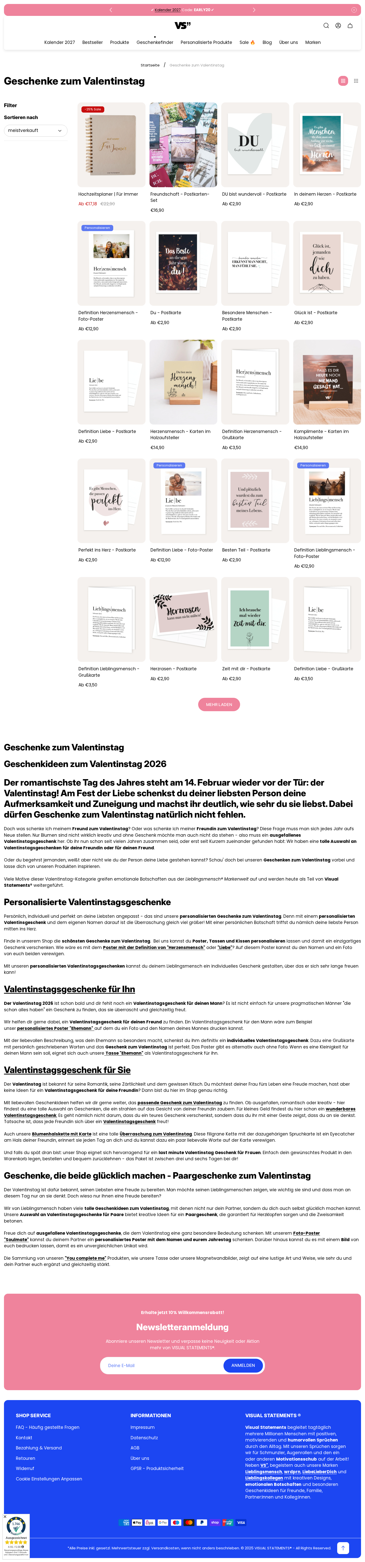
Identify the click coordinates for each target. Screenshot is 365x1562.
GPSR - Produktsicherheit (157, 1468)
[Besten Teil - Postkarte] (255, 501)
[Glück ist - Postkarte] (327, 263)
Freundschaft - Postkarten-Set (180, 197)
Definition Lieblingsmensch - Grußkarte (109, 672)
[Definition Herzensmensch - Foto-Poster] (111, 263)
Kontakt (24, 1438)
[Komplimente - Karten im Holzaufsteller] (327, 382)
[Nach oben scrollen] (343, 1548)
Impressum (143, 1427)
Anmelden (243, 1365)
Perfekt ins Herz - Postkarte (107, 550)
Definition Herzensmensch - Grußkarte (252, 435)
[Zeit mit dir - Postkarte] (255, 619)
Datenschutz (144, 1438)
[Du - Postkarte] (183, 263)
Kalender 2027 (168, 9)
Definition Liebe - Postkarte (107, 431)
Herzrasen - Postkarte (173, 669)
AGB (135, 1448)
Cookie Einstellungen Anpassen (49, 1479)
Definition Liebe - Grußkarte (323, 669)
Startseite (150, 65)
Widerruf (25, 1468)
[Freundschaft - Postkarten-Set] (183, 144)
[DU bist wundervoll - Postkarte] (255, 144)
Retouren (25, 1458)
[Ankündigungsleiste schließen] (354, 10)
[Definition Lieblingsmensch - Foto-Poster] (327, 501)
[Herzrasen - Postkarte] (183, 619)
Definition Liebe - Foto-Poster (181, 550)
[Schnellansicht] (136, 112)
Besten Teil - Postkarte (246, 550)
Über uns (140, 1458)
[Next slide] (254, 10)
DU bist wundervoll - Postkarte (254, 194)
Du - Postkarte (165, 313)
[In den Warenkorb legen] (207, 350)
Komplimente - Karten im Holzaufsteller (321, 435)
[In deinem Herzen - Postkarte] (327, 144)
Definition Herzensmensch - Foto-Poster (108, 316)
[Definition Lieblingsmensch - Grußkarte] (111, 619)
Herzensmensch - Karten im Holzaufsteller (180, 435)
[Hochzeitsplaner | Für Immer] (111, 144)
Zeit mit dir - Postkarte (246, 669)
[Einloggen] (338, 25)
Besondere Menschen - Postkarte (247, 316)
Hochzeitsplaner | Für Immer (108, 194)
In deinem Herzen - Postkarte (325, 194)
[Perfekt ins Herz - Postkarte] (111, 501)
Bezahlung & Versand (39, 1448)
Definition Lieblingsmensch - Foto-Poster (324, 553)
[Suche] (326, 25)
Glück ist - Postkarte (315, 313)
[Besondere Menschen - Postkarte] (255, 263)
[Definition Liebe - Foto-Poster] (183, 501)
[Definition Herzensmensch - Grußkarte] (255, 382)
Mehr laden (219, 704)
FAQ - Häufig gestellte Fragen (47, 1427)
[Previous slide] (111, 10)
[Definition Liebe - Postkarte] (111, 382)
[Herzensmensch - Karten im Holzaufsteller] (183, 382)
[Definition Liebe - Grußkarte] (327, 619)
